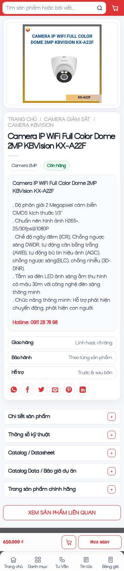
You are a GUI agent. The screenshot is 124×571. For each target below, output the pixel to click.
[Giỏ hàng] (115, 8)
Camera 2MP (24, 165)
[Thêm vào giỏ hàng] (69, 542)
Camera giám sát (67, 119)
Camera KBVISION (30, 125)
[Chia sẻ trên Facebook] (27, 389)
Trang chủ (22, 119)
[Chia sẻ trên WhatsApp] (14, 389)
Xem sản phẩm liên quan (61, 513)
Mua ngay (100, 542)
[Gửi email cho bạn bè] (55, 389)
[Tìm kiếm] (99, 8)
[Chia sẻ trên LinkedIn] (83, 389)
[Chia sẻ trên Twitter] (41, 389)
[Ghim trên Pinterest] (69, 389)
